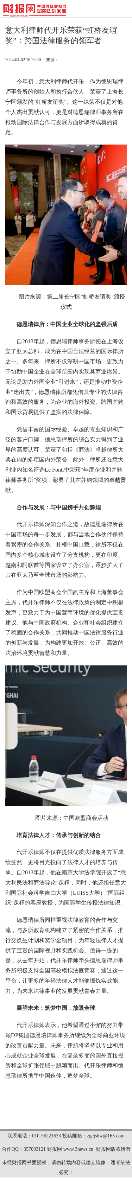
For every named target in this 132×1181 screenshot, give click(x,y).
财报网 (54, 1149)
